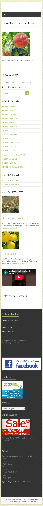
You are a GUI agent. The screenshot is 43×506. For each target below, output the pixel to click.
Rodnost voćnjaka (8, 331)
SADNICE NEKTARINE (11, 143)
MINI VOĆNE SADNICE (11, 134)
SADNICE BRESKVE (10, 110)
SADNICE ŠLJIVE (8, 151)
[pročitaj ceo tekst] (10, 228)
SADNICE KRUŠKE (9, 126)
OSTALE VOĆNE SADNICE (12, 167)
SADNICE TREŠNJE (9, 159)
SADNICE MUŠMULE (10, 138)
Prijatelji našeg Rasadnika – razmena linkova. (16, 482)
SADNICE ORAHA (9, 147)
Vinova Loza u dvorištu (13, 218)
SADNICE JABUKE (9, 118)
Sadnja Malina (7, 327)
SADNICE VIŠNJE (9, 163)
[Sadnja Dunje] (21, 241)
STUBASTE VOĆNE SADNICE (13, 155)
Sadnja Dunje (9, 253)
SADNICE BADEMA (10, 106)
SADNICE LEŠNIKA (9, 130)
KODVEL (16, 343)
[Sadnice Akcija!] (16, 420)
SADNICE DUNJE (9, 114)
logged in (14, 82)
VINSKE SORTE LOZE (10, 184)
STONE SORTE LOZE (10, 180)
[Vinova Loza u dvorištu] (21, 205)
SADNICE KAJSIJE (9, 122)
